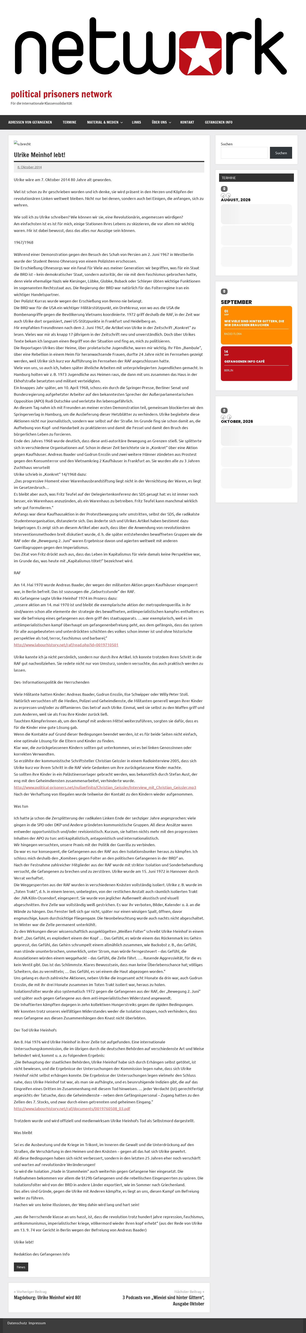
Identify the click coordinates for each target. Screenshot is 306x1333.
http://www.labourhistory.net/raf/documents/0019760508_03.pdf (72, 1108)
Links (136, 122)
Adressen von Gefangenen (30, 122)
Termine (69, 122)
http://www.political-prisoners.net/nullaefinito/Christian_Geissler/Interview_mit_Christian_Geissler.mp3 (105, 787)
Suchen (227, 143)
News (21, 1267)
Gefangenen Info (219, 122)
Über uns (159, 122)
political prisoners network (61, 94)
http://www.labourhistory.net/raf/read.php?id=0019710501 (66, 644)
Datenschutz (17, 1323)
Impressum (37, 1323)
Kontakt (187, 122)
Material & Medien (103, 122)
